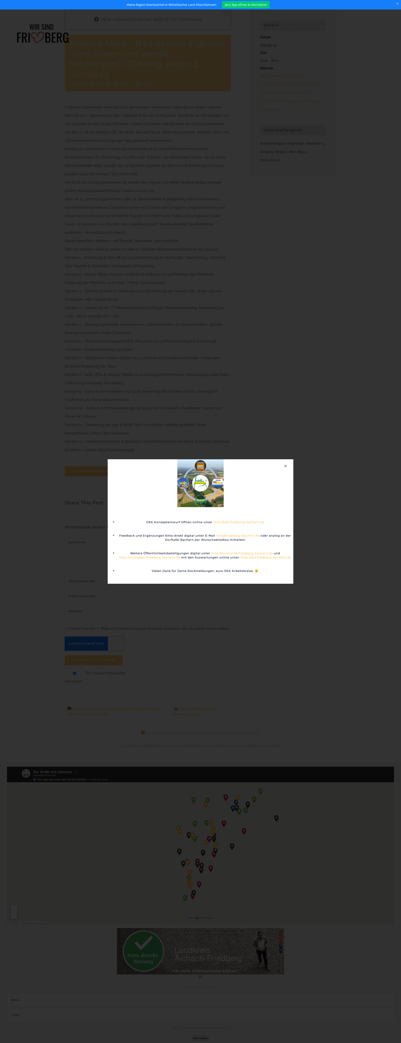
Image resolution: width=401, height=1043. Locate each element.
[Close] (285, 466)
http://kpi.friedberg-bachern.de (266, 557)
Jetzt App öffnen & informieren (246, 5)
